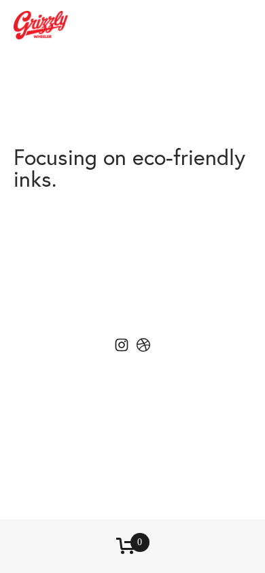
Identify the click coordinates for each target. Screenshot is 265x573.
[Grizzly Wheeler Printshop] (121, 345)
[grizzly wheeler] (143, 345)
